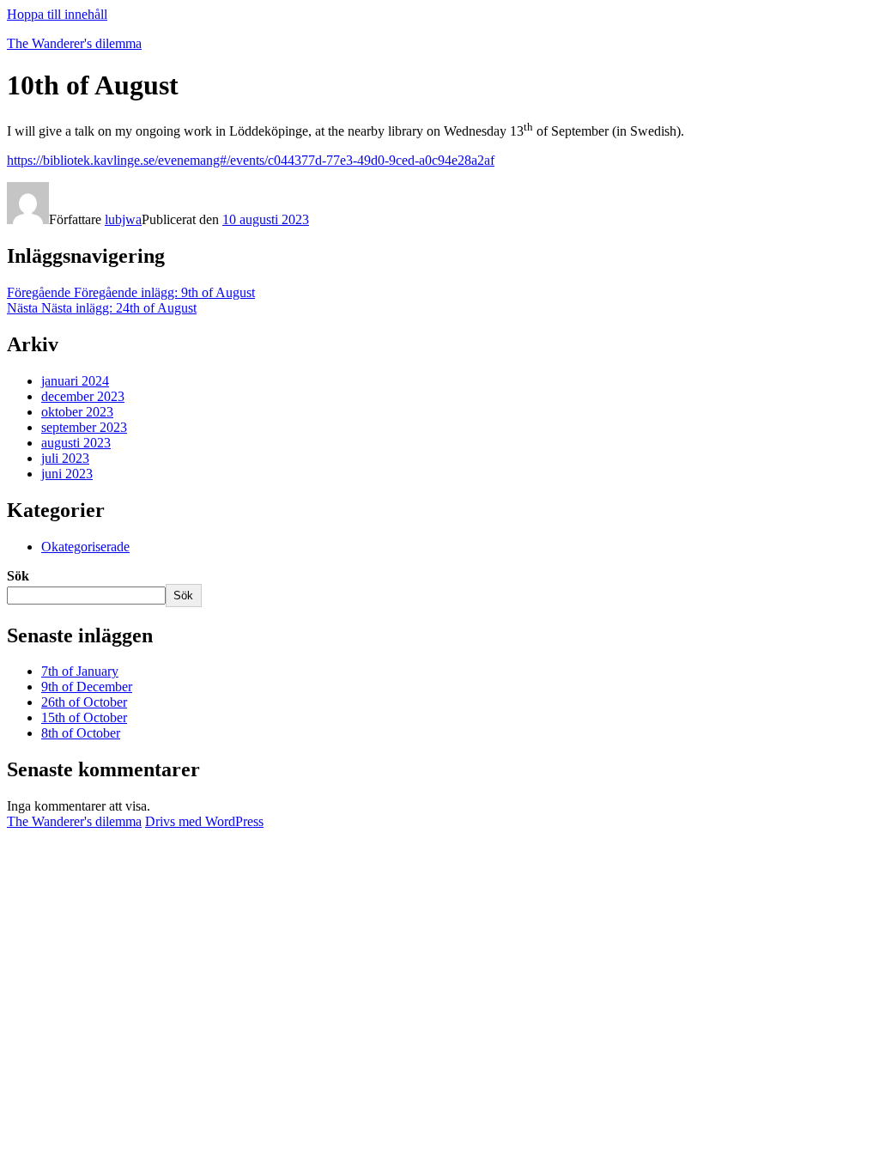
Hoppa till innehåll (57, 14)
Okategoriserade (85, 546)
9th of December (86, 686)
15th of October (84, 717)
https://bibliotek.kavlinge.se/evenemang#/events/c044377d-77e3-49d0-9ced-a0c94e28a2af (250, 160)
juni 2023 (67, 473)
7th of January (79, 671)
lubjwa (123, 219)
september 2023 (84, 427)
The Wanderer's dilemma (74, 43)
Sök (18, 575)
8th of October (80, 733)
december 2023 (82, 396)
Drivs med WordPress (204, 821)
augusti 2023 (76, 442)
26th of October (84, 702)
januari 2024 (75, 381)
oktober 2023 (77, 411)
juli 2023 (65, 458)
